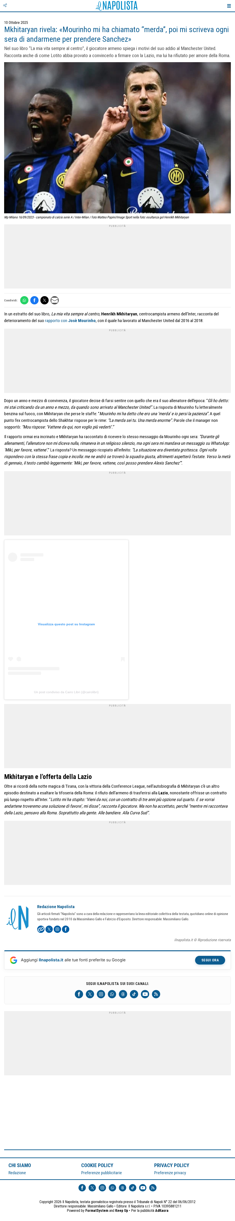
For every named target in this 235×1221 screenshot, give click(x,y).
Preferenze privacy (170, 1172)
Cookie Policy (97, 1165)
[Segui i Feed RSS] (156, 994)
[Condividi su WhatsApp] (24, 300)
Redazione (17, 1172)
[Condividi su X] (44, 300)
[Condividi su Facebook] (34, 300)
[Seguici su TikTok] (134, 994)
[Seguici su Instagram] (101, 994)
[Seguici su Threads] (123, 994)
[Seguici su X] (90, 994)
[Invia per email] (54, 300)
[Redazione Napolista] (18, 918)
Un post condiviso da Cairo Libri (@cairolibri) (66, 692)
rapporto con (70, 320)
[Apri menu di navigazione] (229, 5)
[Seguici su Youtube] (145, 994)
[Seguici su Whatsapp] (112, 994)
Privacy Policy (172, 1165)
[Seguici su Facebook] (79, 994)
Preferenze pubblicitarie (101, 1172)
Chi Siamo (19, 1165)
